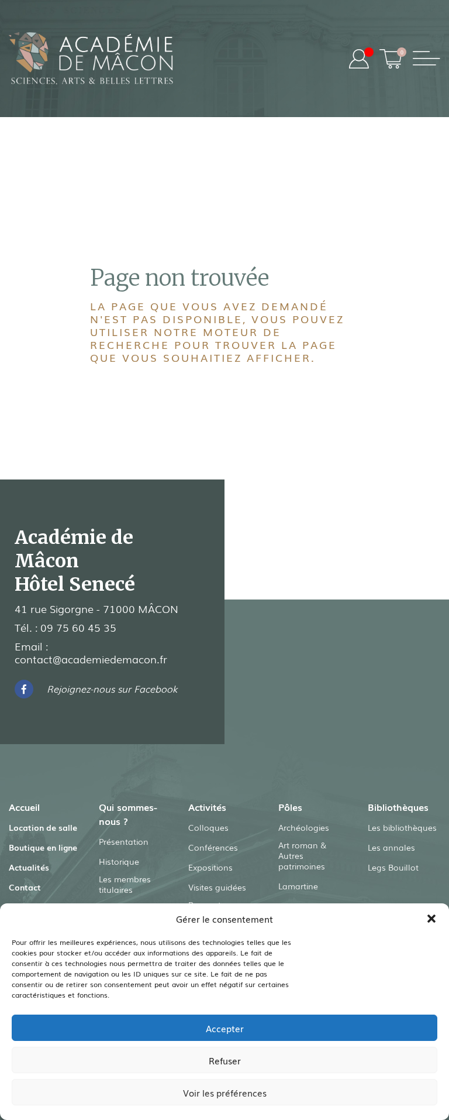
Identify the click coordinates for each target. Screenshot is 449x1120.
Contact (25, 887)
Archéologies (303, 827)
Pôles (290, 807)
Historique (119, 861)
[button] (431, 918)
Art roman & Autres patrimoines (302, 855)
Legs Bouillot (393, 867)
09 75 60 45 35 (78, 627)
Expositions (210, 867)
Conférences (213, 847)
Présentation (123, 841)
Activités (207, 807)
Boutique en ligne (43, 847)
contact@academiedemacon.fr (91, 658)
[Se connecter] (359, 58)
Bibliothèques (398, 807)
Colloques (208, 827)
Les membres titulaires (125, 884)
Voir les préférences (225, 1092)
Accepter (225, 1028)
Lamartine (298, 886)
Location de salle (43, 827)
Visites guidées (217, 887)
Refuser (225, 1060)
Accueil (24, 807)
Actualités (29, 867)
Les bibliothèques (402, 827)
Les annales (391, 847)
